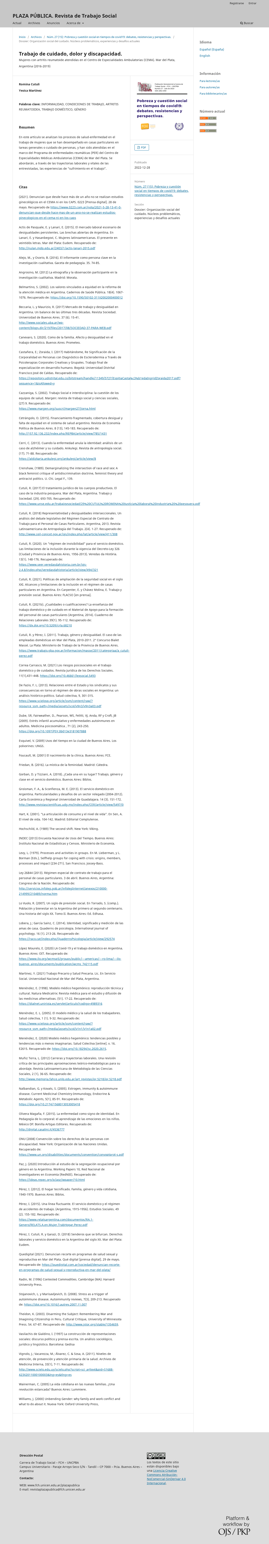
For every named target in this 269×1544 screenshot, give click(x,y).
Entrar (252, 3)
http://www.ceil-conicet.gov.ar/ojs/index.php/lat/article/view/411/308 (68, 534)
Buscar (248, 23)
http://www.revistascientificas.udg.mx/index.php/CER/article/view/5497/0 (71, 805)
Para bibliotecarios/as (213, 93)
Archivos (34, 23)
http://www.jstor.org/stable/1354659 (92, 1324)
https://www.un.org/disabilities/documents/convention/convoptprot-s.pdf (71, 1155)
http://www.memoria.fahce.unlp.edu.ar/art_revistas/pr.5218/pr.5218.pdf (70, 1079)
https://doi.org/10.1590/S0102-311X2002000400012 (86, 297)
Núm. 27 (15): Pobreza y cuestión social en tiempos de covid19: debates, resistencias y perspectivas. (109, 37)
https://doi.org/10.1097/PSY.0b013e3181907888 (52, 731)
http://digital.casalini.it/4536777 (42, 1129)
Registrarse (237, 3)
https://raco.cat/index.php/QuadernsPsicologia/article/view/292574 (67, 939)
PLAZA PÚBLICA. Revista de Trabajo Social (65, 15)
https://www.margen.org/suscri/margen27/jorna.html (57, 409)
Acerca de (74, 23)
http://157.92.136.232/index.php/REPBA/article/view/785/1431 (63, 433)
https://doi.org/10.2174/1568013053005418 (49, 1104)
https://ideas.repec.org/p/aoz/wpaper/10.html (52, 1180)
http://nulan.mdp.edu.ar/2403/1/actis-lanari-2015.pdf (57, 248)
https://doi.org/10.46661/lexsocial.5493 (68, 676)
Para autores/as (210, 87)
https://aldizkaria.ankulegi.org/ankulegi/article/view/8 (57, 459)
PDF (143, 147)
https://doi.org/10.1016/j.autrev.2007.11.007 (55, 1304)
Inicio (22, 37)
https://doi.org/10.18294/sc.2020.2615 (79, 1049)
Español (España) (212, 49)
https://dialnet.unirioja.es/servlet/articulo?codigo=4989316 (60, 1004)
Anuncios (53, 23)
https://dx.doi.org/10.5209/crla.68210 (45, 625)
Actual (17, 23)
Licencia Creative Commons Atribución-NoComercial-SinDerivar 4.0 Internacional (166, 1477)
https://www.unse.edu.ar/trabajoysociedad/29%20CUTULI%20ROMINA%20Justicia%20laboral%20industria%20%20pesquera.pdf (109, 504)
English (205, 56)
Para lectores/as (210, 81)
